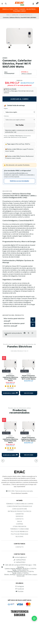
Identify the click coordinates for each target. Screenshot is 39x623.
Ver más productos (19, 351)
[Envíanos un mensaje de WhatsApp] (34, 618)
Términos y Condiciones (19, 529)
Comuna (6, 116)
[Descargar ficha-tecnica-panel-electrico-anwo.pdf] (32, 319)
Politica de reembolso (19, 531)
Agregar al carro (19, 99)
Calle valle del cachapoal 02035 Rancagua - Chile (20, 565)
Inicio (8, 14)
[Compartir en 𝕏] (29, 333)
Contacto (19, 519)
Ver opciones (28, 393)
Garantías (19, 514)
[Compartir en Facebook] (25, 333)
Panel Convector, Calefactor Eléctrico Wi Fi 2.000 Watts (28, 377)
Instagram (20, 586)
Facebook (20, 589)
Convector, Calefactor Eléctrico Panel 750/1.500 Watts (10, 378)
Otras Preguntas (19, 526)
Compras (19, 524)
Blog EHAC (19, 536)
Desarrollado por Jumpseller (19, 493)
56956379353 (20, 562)
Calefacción (15, 14)
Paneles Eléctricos (25, 14)
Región (6, 108)
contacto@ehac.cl (21, 557)
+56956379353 (20, 560)
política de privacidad (19, 534)
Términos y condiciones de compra (19, 504)
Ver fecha (19, 125)
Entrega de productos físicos (19, 511)
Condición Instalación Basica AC (19, 506)
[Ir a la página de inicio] (19, 3)
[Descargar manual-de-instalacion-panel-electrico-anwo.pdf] (32, 324)
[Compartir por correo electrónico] (6, 334)
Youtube (20, 591)
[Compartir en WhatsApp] (32, 333)
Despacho (19, 516)
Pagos (19, 521)
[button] (10, 393)
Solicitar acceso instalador (19, 181)
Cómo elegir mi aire (19, 509)
